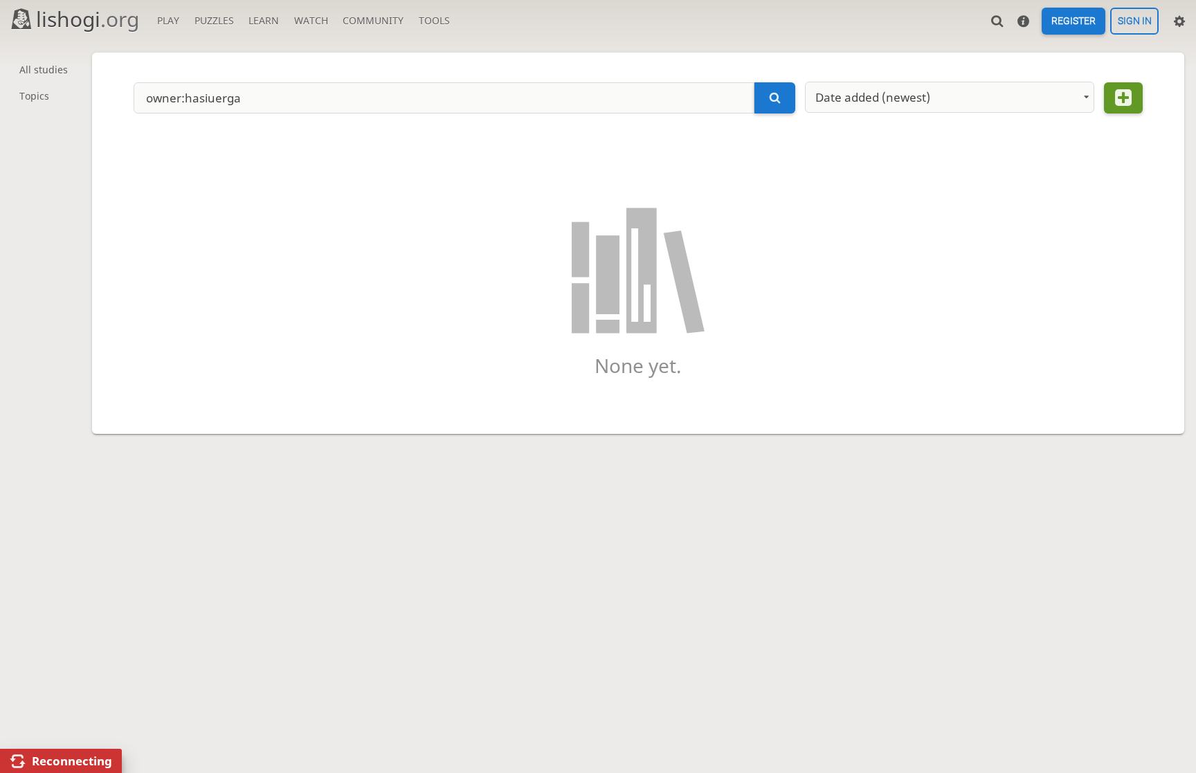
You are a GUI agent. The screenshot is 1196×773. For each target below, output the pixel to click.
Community (373, 20)
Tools (434, 20)
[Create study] (1123, 97)
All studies (43, 69)
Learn (263, 20)
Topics (34, 95)
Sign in (1135, 21)
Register (1073, 21)
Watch (311, 20)
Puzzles (214, 20)
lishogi (87, 19)
